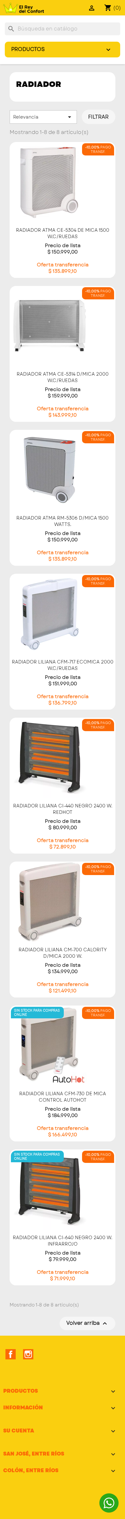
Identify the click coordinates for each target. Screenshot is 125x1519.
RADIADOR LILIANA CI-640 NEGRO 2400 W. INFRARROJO (62, 1240)
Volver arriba (87, 1323)
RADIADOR (38, 84)
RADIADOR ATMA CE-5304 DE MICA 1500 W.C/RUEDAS (62, 233)
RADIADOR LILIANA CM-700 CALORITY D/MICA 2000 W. (63, 953)
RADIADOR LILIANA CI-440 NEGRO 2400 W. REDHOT (62, 809)
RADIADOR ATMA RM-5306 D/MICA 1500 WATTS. (62, 521)
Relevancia (43, 117)
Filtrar (98, 117)
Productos (61, 50)
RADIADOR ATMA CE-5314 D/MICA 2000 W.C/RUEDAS (63, 377)
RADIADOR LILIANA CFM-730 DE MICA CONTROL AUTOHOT (62, 1096)
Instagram (28, 1354)
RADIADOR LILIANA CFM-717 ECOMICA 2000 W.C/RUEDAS (62, 665)
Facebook (10, 1354)
